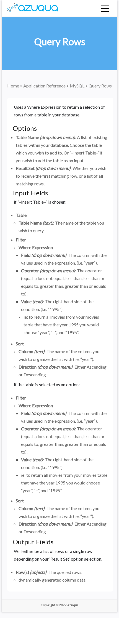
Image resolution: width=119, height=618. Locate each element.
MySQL (77, 85)
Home (13, 85)
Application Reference (44, 85)
